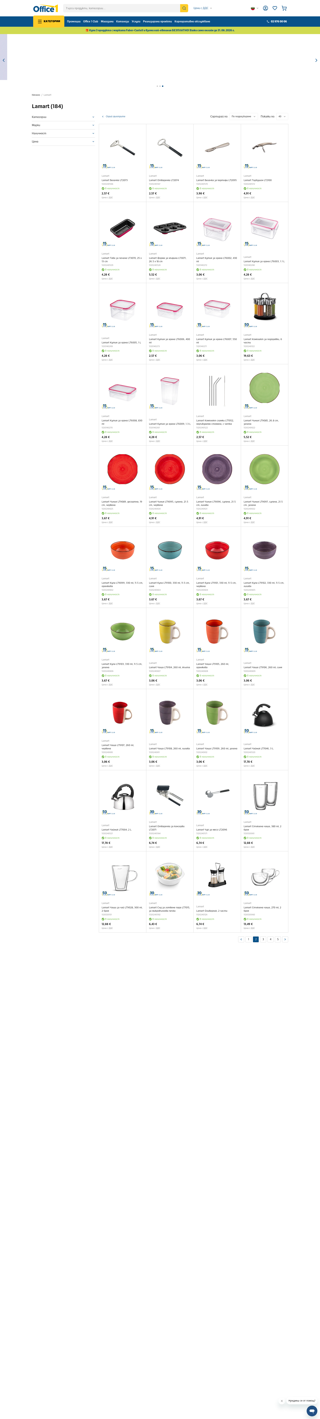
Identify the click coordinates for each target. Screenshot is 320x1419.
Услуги (136, 21)
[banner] (160, 57)
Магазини (107, 21)
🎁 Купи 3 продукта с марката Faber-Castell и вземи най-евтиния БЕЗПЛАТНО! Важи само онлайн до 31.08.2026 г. (160, 30)
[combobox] (203, 8)
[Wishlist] (275, 8)
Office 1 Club (90, 21)
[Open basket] (284, 8)
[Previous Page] (241, 939)
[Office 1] (45, 8)
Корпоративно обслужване (192, 21)
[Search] (184, 8)
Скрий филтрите (115, 116)
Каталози (122, 21)
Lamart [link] (47, 95)
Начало (36, 95)
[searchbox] (125, 8)
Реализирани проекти (157, 21)
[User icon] (265, 8)
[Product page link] (122, 147)
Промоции (73, 21)
